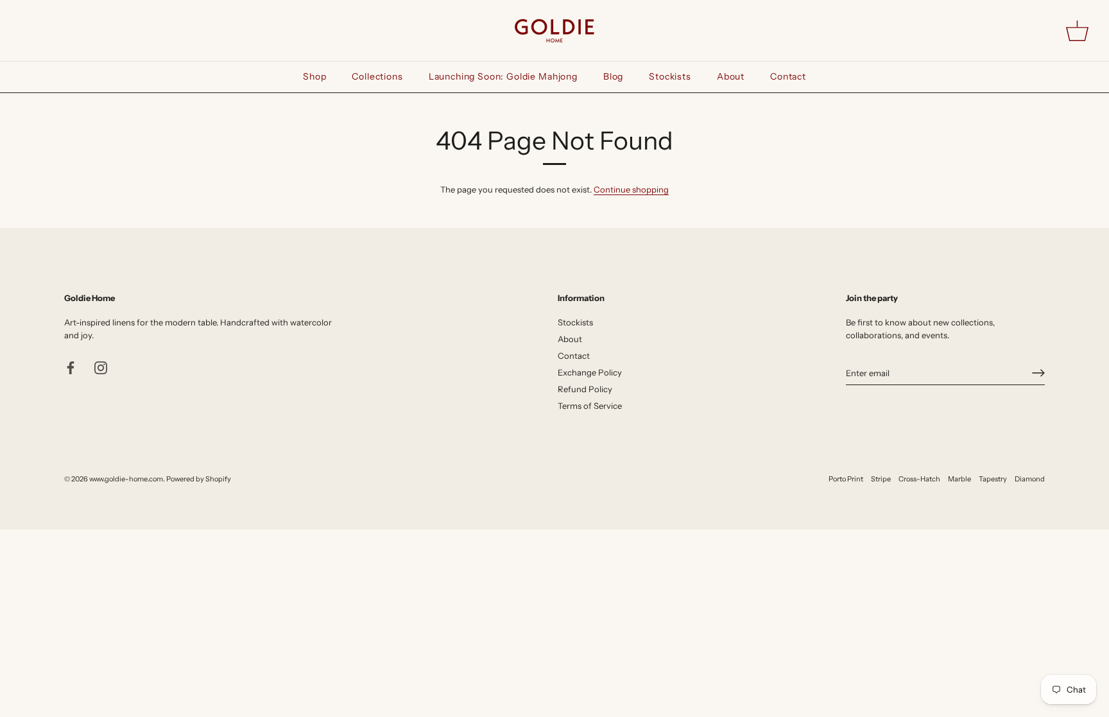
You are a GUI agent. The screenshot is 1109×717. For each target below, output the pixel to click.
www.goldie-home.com (126, 478)
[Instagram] (100, 366)
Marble (959, 478)
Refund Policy (585, 389)
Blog (613, 76)
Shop (314, 76)
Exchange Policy (590, 372)
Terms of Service (590, 406)
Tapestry (993, 478)
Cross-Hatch (919, 478)
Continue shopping (631, 189)
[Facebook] (70, 366)
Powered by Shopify (198, 478)
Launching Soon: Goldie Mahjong (503, 76)
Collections (377, 76)
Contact (788, 76)
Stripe (881, 478)
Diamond (1030, 478)
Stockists (670, 76)
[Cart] (1077, 30)
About (730, 76)
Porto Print (846, 478)
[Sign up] (1038, 373)
